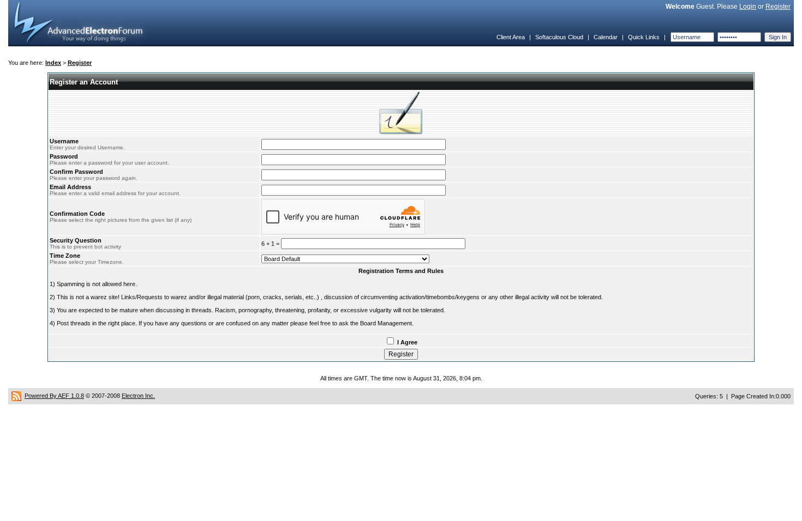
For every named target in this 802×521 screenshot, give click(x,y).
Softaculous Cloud (559, 37)
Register (778, 6)
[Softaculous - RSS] (16, 395)
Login (747, 6)
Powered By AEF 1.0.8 (54, 395)
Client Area (510, 37)
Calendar (606, 37)
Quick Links (644, 37)
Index (53, 62)
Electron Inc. (138, 395)
